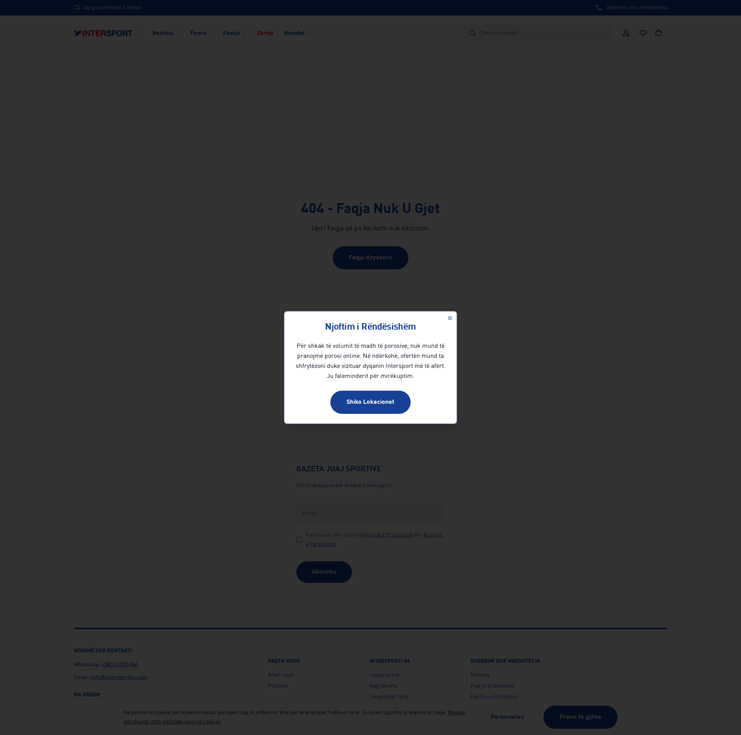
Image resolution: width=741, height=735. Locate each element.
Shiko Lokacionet (370, 402)
